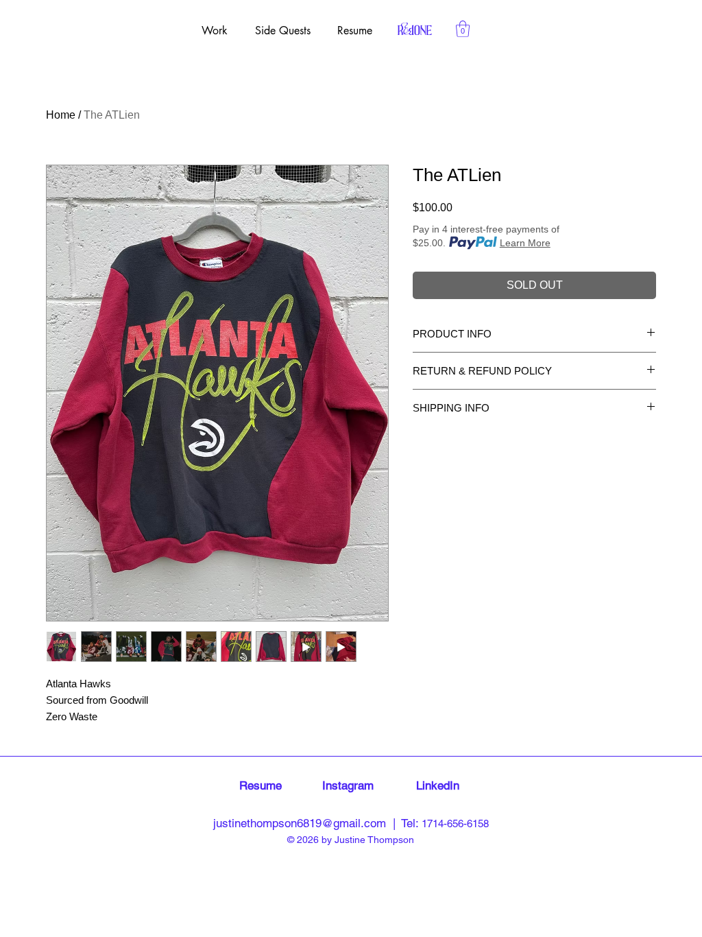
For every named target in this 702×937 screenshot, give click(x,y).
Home (60, 115)
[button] (463, 29)
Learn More (525, 242)
